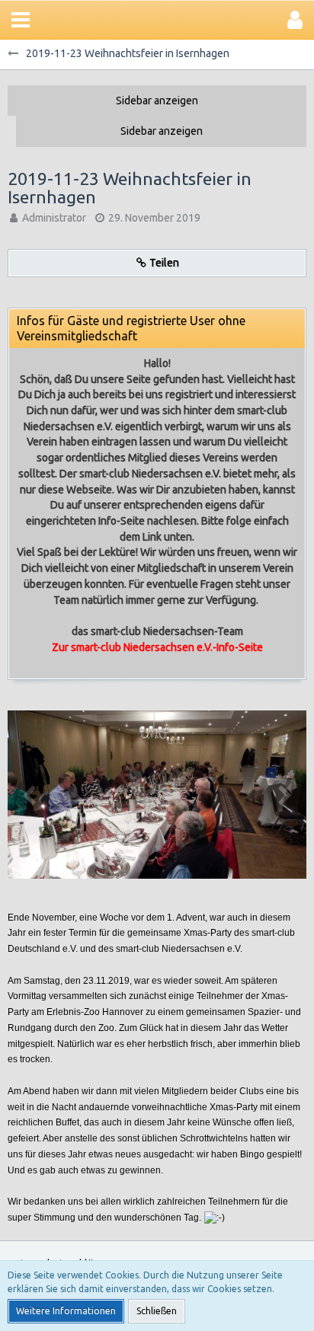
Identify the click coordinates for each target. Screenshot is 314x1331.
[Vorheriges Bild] (30, 794)
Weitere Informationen (66, 1311)
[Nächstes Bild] (283, 794)
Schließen (156, 1311)
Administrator (54, 218)
